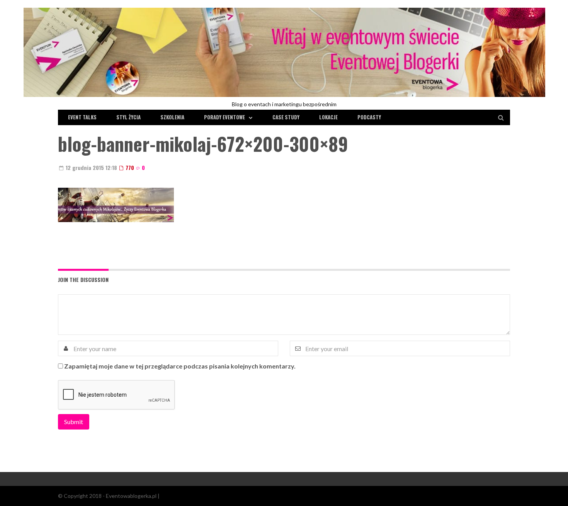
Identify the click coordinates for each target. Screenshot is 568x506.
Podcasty (369, 117)
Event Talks (82, 117)
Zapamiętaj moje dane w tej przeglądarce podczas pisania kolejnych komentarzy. (180, 366)
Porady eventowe (224, 117)
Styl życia (128, 117)
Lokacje (328, 117)
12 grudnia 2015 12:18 (90, 167)
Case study (285, 117)
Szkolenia (172, 117)
